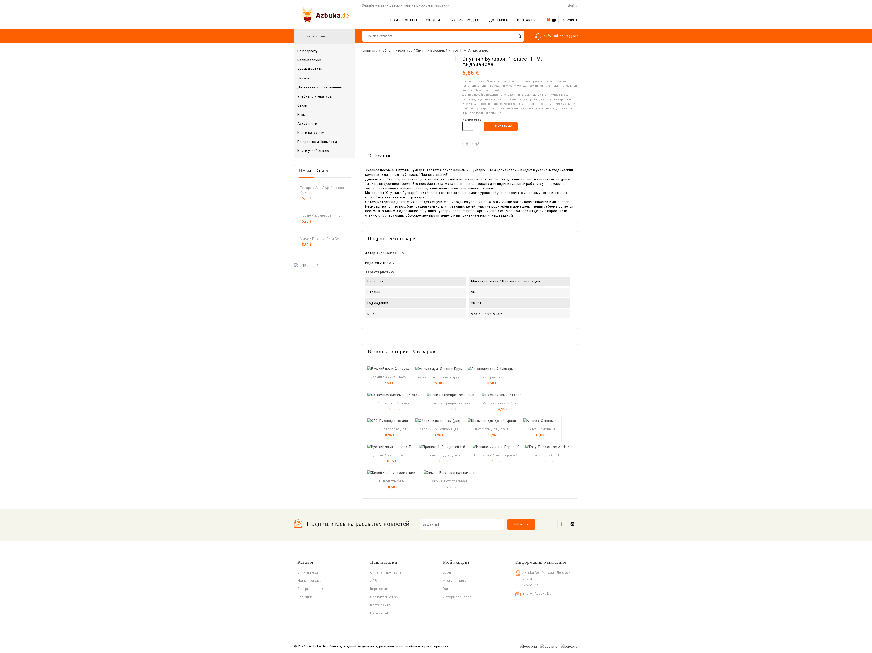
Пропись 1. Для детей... (444, 455)
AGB (373, 580)
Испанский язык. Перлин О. (496, 455)
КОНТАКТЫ (526, 20)
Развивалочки (309, 60)
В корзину (501, 127)
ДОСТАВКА (498, 20)
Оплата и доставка (386, 572)
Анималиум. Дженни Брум (439, 377)
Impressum (379, 589)
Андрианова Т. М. (391, 253)
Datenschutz (380, 613)
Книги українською (313, 151)
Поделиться (467, 143)
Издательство (377, 263)
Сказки (303, 78)
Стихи (302, 105)
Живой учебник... (393, 481)
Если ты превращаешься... (452, 403)
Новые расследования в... (321, 215)
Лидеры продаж (310, 589)
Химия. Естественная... (451, 481)
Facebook (562, 524)
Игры (301, 114)
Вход (447, 572)
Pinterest (477, 143)
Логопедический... (492, 377)
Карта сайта (380, 605)
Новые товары (309, 580)
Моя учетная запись (460, 580)
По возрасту (324, 51)
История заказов (457, 597)
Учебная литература (314, 96)
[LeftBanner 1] (306, 265)
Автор (370, 253)
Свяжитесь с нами (385, 597)
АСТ (392, 263)
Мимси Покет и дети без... (321, 239)
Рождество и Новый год (317, 142)
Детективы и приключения (319, 87)
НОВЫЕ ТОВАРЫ (403, 20)
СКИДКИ (433, 20)
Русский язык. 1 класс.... (390, 455)
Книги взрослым (324, 133)
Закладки (450, 589)
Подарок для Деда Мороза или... (322, 190)
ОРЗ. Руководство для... (389, 429)
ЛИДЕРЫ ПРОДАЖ (464, 20)
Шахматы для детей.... (493, 429)
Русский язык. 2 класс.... (389, 377)
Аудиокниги (307, 123)
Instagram (572, 524)
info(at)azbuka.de (536, 593)
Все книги (305, 597)
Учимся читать (309, 69)
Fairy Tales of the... (549, 455)
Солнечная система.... (395, 403)
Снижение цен (309, 572)
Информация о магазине (540, 562)
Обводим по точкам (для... (439, 429)
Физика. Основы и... (541, 429)
